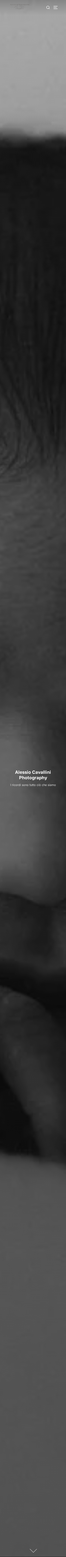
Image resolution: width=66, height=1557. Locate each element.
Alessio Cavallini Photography (33, 775)
